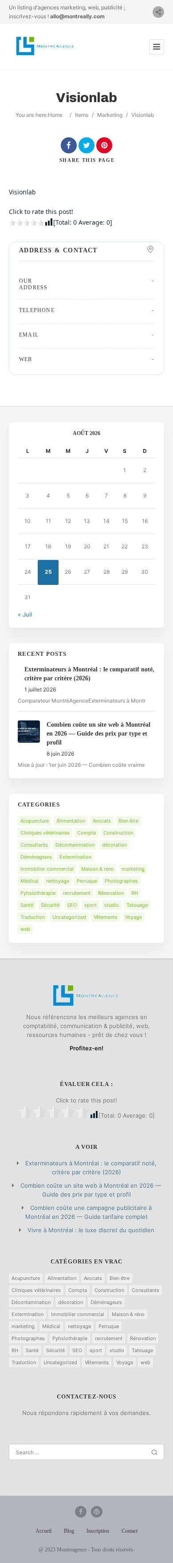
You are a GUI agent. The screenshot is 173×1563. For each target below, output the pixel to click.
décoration (114, 845)
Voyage (133, 917)
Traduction (32, 917)
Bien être (128, 821)
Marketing (109, 114)
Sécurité (50, 905)
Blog (69, 1531)
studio (111, 905)
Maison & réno (97, 869)
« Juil (25, 614)
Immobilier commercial (47, 869)
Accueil (43, 1531)
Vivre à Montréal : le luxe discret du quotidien (91, 1230)
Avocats (102, 821)
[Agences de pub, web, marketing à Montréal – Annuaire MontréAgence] (45, 47)
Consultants (34, 845)
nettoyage (57, 881)
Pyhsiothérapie (37, 893)
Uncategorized (69, 917)
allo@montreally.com (77, 16)
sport (90, 905)
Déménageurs (36, 857)
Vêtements (106, 917)
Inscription (97, 1531)
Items (81, 114)
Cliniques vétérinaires (45, 833)
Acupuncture (34, 821)
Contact (130, 1531)
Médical (29, 881)
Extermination (75, 857)
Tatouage (137, 905)
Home (55, 114)
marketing (133, 869)
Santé (26, 905)
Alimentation (70, 821)
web (25, 929)
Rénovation (111, 893)
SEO (72, 905)
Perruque (87, 881)
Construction (118, 833)
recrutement (76, 893)
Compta (86, 833)
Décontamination (74, 845)
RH (134, 893)
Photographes (121, 881)
